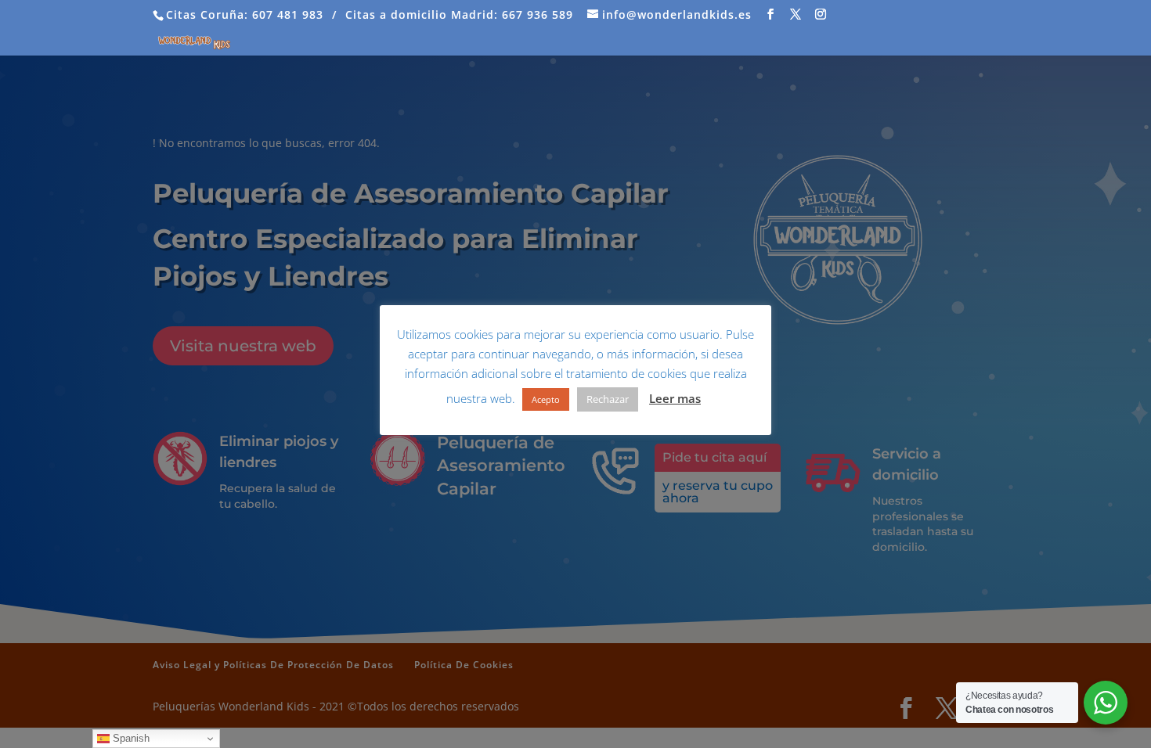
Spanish (130, 738)
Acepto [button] (546, 399)
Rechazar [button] (607, 399)
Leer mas (675, 398)
